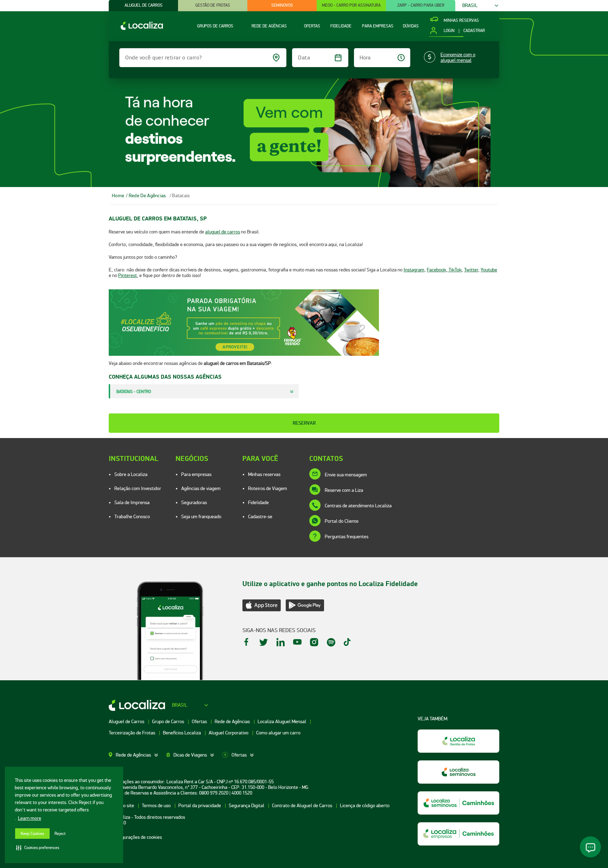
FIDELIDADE (341, 26)
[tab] (137, 755)
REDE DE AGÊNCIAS (269, 26)
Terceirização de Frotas (132, 733)
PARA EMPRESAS (377, 26)
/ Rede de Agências (146, 196)
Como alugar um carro (278, 733)
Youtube (489, 270)
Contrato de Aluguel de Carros (302, 806)
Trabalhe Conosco (132, 517)
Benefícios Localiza (182, 733)
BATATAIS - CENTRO (133, 391)
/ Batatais (180, 196)
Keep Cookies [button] (32, 833)
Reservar (304, 423)
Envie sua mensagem (346, 475)
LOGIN (449, 30)
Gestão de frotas (212, 5)
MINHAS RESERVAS (461, 20)
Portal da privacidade (200, 806)
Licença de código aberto (365, 806)
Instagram (414, 270)
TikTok (455, 270)
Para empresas (196, 474)
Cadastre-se (260, 517)
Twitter (471, 270)
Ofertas (200, 722)
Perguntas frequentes (346, 537)
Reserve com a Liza (344, 490)
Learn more (29, 818)
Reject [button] (60, 833)
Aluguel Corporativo (229, 733)
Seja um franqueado (201, 517)
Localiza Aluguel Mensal (282, 722)
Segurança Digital (247, 806)
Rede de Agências (233, 722)
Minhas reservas (264, 474)
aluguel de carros (222, 232)
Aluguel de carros (144, 5)
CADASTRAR (474, 30)
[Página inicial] (136, 28)
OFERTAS (312, 26)
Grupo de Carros (168, 722)
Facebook (436, 270)
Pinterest (127, 275)
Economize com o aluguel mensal (458, 57)
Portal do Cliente (342, 521)
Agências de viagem (201, 488)
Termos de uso (157, 806)
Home (118, 196)
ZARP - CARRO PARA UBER (420, 5)
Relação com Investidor (137, 488)
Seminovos (282, 5)
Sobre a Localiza (130, 474)
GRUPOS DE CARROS (215, 26)
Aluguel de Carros (127, 722)
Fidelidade (258, 503)
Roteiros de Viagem (267, 488)
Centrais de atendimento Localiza (358, 506)
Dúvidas (411, 26)
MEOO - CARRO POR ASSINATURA (351, 5)
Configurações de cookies (137, 837)
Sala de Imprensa (132, 503)
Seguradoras (194, 503)
